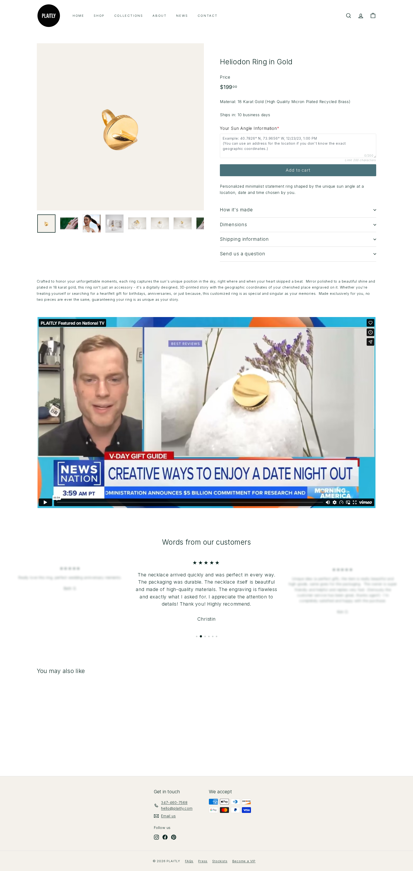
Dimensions (233, 224)
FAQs (189, 861)
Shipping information (244, 239)
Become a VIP (244, 861)
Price (225, 77)
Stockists (219, 861)
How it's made (236, 210)
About (159, 15)
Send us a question (242, 254)
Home (78, 15)
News (182, 15)
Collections (128, 15)
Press (202, 861)
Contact (208, 15)
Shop (99, 15)
